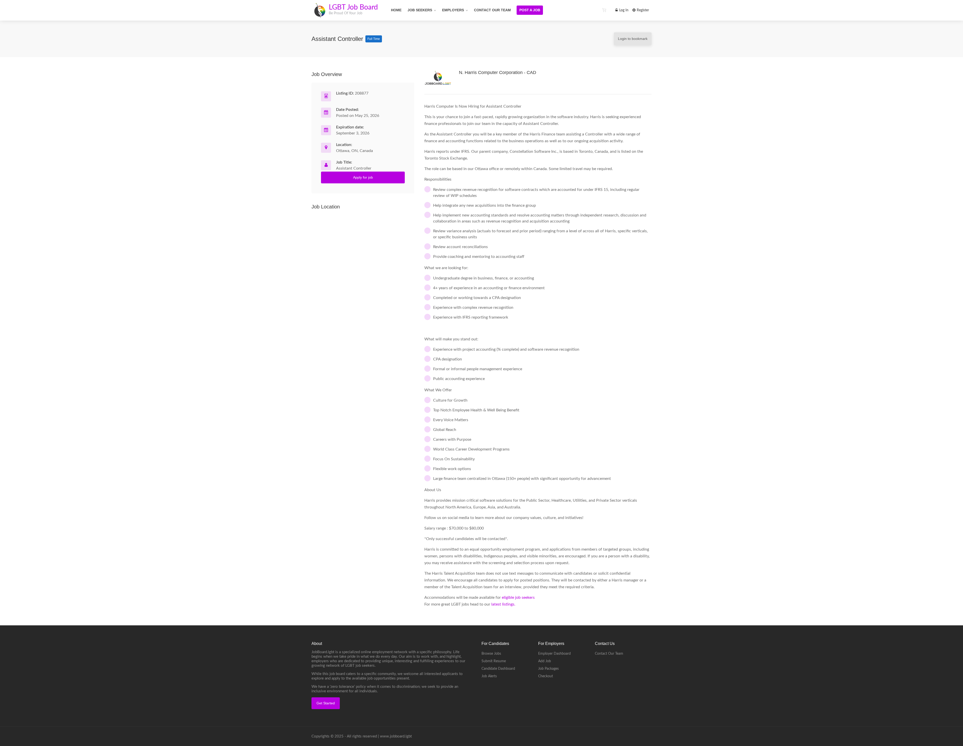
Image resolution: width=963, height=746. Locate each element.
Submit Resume (494, 661)
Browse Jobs (491, 653)
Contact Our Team (492, 10)
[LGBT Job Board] (319, 15)
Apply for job (363, 177)
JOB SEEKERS (420, 10)
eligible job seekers (518, 597)
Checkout (545, 676)
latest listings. (503, 604)
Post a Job (529, 10)
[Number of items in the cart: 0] (604, 10)
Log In (623, 10)
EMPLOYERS (453, 10)
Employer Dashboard (554, 653)
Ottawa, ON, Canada (354, 151)
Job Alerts (489, 676)
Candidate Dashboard (498, 668)
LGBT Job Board (353, 7)
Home (396, 10)
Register (642, 10)
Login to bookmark (633, 39)
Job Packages (548, 668)
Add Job (544, 661)
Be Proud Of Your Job (345, 13)
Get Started (325, 703)
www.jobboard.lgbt (396, 736)
